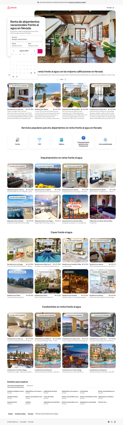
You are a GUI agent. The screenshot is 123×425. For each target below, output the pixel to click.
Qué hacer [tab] (30, 385)
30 (13, 76)
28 (31, 73)
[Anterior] (57, 79)
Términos (31, 422)
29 (34, 73)
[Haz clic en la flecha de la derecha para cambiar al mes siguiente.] (34, 50)
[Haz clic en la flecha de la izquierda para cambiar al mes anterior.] (13, 50)
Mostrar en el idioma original (77, 2)
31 (16, 76)
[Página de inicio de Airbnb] (12, 7)
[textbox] (18, 46)
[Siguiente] (65, 79)
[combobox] (26, 39)
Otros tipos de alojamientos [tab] (15, 385)
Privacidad (23, 422)
